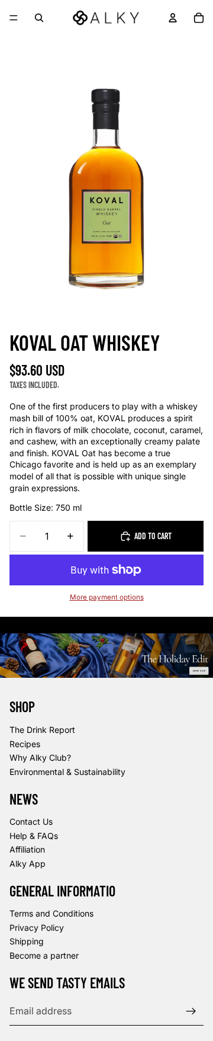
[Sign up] (191, 1011)
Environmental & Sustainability (67, 772)
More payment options (107, 597)
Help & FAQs (33, 836)
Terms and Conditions (51, 914)
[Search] (39, 18)
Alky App (27, 864)
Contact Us (31, 822)
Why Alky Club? (40, 758)
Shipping (26, 942)
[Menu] (13, 17)
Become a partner (44, 955)
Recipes (24, 744)
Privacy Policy (36, 928)
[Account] (173, 18)
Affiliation (27, 850)
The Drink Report (42, 730)
